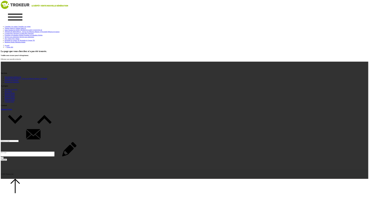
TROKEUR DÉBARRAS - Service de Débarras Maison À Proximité (26, 78)
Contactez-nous (9, 101)
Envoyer (4, 159)
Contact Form (6, 109)
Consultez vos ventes (11, 89)
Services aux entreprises (12, 82)
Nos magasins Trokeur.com (13, 77)
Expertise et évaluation (11, 80)
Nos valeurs (8, 91)
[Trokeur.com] (34, 8)
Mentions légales (10, 93)
